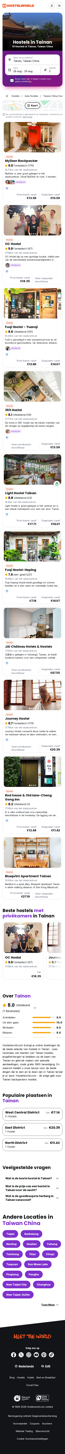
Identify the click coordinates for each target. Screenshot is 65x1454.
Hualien (32, 1244)
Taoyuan (12, 1264)
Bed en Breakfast (46, 1377)
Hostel (9, 157)
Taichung (12, 1254)
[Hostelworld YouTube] (36, 1354)
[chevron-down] (35, 1008)
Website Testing (24, 1431)
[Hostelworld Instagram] (28, 1354)
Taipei (10, 1233)
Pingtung (12, 1274)
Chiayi (50, 1254)
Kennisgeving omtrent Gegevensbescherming (32, 1416)
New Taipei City (16, 1284)
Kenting (11, 1244)
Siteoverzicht (42, 1431)
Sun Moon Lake (38, 1264)
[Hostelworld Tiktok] (51, 1354)
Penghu (34, 1274)
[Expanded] (7, 96)
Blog (12, 1377)
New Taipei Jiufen (18, 1294)
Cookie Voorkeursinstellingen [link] (32, 1438)
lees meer (27, 117)
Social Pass (32, 1385)
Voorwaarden (20, 1423)
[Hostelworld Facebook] (13, 1354)
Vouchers (47, 1423)
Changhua (43, 1284)
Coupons (34, 1423)
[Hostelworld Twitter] (21, 1354)
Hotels (30, 1377)
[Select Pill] (52, 6)
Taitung (52, 1244)
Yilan (32, 1254)
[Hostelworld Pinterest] (43, 1354)
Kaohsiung (31, 1233)
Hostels (21, 1377)
